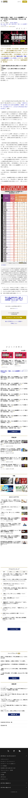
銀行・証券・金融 (7, 24)
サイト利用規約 (4, 765)
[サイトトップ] (5, 2)
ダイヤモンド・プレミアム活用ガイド (8, 763)
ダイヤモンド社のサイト (6, 783)
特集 (1, 24)
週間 (17, 571)
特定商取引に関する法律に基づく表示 (8, 768)
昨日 (11, 571)
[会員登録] (24, 2)
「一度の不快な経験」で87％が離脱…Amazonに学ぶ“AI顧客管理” (14, 673)
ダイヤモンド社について (6, 787)
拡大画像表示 (3, 264)
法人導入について (4, 779)
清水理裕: (13, 22)
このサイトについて (4, 759)
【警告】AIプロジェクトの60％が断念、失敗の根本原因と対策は (14, 669)
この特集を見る (13, 431)
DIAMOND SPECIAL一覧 (6, 722)
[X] (8, 751)
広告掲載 (2, 774)
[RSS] (19, 751)
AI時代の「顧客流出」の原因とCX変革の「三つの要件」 (13, 661)
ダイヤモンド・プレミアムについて (8, 761)
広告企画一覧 (4, 725)
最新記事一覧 (14, 714)
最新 (4, 571)
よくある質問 (3, 772)
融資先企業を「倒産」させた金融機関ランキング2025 (14, 24)
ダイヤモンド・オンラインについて (8, 756)
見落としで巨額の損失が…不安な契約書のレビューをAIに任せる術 (14, 657)
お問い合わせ (3, 776)
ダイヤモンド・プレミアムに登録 (14, 317)
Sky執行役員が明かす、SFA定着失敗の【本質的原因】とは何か (14, 664)
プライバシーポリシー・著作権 (7, 770)
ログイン (19, 1)
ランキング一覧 (13, 629)
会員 (24, 571)
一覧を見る (14, 678)
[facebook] (14, 751)
